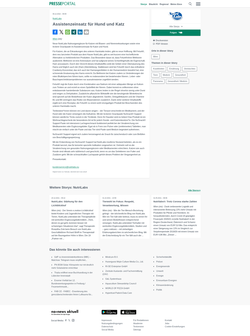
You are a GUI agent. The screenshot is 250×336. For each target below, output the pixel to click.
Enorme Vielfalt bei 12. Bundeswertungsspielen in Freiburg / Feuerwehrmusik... (68, 283)
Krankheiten (158, 69)
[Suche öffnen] (190, 4)
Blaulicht (153, 4)
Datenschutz (107, 326)
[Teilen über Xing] (73, 32)
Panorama (158, 81)
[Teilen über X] (61, 32)
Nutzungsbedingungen (112, 323)
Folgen (173, 33)
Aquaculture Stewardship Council (120, 283)
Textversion (138, 326)
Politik (159, 290)
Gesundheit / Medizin (177, 81)
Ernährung (174, 69)
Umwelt (159, 271)
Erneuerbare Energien (166, 280)
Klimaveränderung (164, 285)
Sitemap (137, 330)
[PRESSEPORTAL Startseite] (62, 4)
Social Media (108, 330)
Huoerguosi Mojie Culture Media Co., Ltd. (124, 262)
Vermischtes (189, 69)
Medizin (166, 75)
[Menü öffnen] (198, 4)
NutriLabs (57, 18)
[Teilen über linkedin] (80, 32)
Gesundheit (180, 75)
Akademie (138, 323)
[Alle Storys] (176, 21)
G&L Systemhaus (113, 279)
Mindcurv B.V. (111, 257)
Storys (143, 4)
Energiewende (163, 266)
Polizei (159, 262)
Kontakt (168, 320)
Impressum (107, 320)
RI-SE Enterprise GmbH (116, 266)
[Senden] (86, 32)
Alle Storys (174, 26)
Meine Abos (176, 4)
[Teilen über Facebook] (55, 32)
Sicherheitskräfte (164, 257)
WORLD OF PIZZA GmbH (117, 288)
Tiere (155, 75)
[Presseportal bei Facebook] (65, 320)
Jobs (167, 323)
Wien (55, 39)
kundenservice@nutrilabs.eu (66, 167)
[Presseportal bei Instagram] (72, 320)
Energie (160, 276)
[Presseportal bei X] (68, 320)
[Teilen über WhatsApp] (67, 32)
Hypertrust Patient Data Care (118, 293)
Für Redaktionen (141, 320)
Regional (164, 4)
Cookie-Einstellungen (175, 326)
